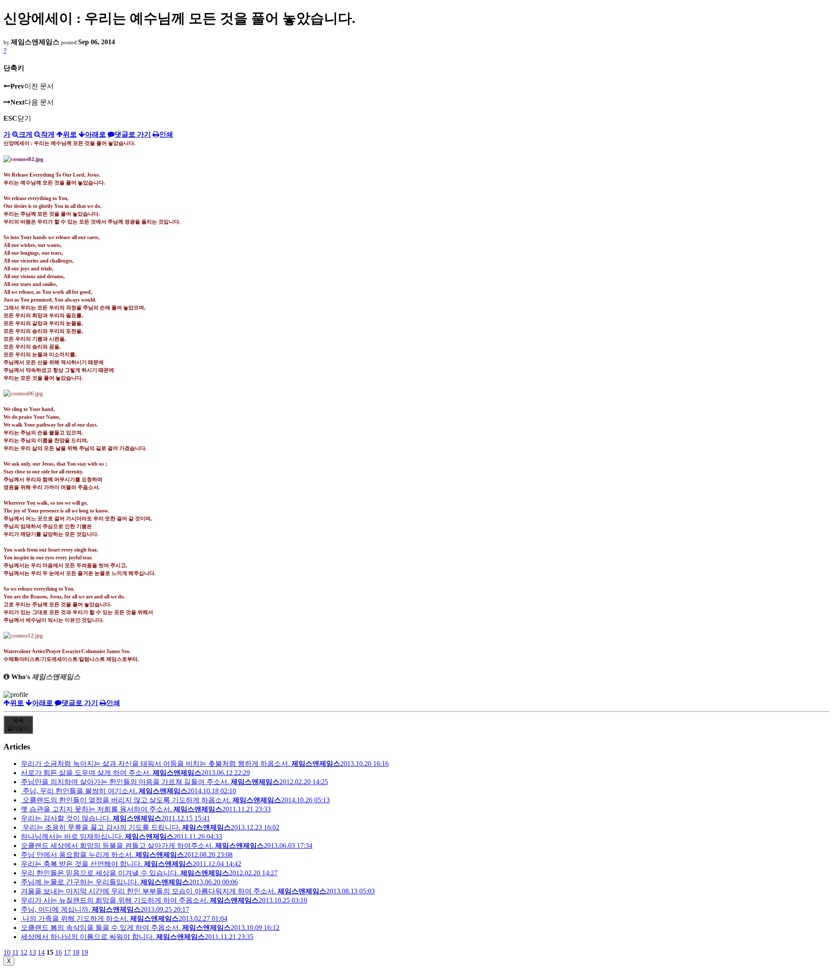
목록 (18, 724)
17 (67, 952)
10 (6, 952)
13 (32, 952)
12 (23, 952)
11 (15, 952)
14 (41, 952)
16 (58, 952)
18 (75, 952)
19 (84, 952)
